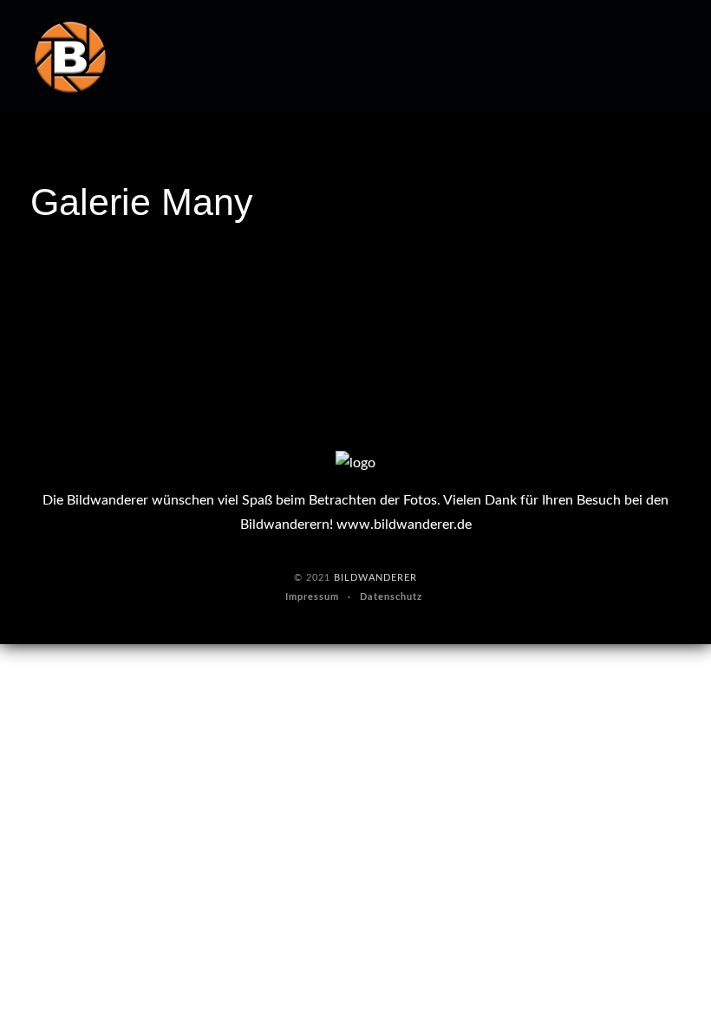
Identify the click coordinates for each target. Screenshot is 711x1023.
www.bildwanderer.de (404, 524)
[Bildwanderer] (70, 57)
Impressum (312, 597)
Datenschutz (391, 597)
